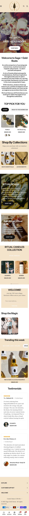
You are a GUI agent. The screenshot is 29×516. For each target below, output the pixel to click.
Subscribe (14, 306)
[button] (15, 51)
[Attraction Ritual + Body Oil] (6, 463)
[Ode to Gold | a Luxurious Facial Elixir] (14, 364)
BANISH (21, 275)
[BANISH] (21, 267)
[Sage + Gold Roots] (14, 6)
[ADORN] (21, 158)
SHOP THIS (8, 203)
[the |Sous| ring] (21, 121)
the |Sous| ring (21, 129)
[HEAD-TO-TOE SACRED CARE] (7, 158)
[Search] (23, 6)
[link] (8, 319)
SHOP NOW (14, 48)
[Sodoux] (7, 121)
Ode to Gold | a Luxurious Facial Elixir (14, 379)
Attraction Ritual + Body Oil (17, 462)
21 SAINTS (7, 275)
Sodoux (7, 129)
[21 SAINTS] (7, 267)
